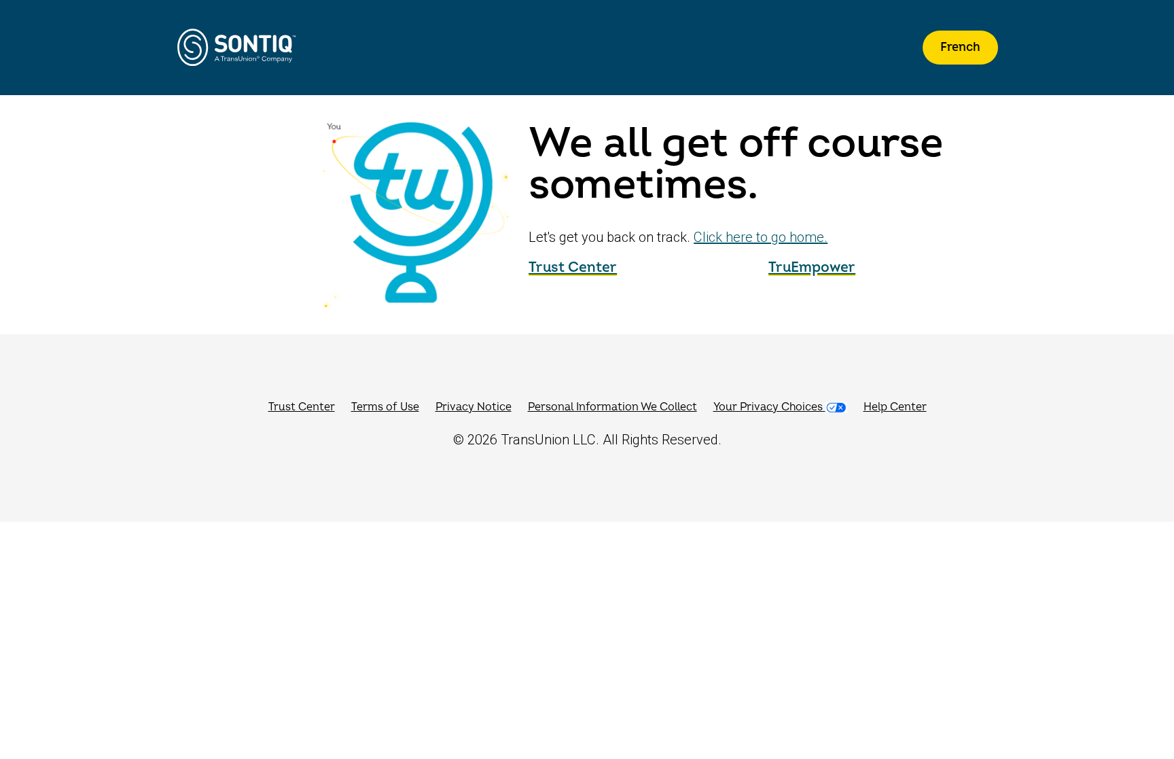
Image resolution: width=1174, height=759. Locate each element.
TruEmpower (811, 267)
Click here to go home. (761, 237)
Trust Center (573, 267)
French (960, 47)
